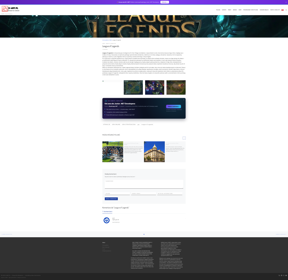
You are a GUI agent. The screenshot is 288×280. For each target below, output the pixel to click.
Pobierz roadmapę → (173, 106)
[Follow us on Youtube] (286, 275)
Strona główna (105, 40)
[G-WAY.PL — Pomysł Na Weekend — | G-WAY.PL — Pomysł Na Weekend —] (10, 8)
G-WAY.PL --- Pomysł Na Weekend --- (14, 275)
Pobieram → (165, 2)
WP (7, 277)
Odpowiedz (116, 222)
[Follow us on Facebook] (281, 275)
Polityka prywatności (106, 250)
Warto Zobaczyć (105, 247)
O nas (103, 249)
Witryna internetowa (165, 193)
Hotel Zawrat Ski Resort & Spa (131, 143)
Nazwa (107, 193)
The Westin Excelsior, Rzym (172, 143)
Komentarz (109, 181)
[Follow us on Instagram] (283, 275)
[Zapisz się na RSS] (279, 275)
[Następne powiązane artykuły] (184, 138)
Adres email (136, 193)
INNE (111, 40)
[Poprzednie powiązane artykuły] (181, 138)
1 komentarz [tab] (107, 211)
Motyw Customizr (22, 277)
